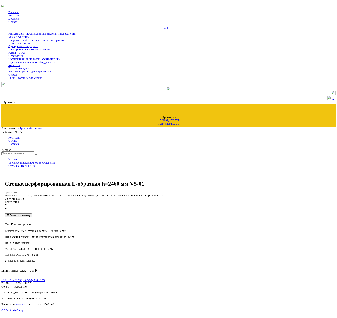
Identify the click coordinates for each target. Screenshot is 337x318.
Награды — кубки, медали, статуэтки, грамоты (36, 40)
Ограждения (15, 55)
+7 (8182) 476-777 (168, 120)
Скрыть (168, 27)
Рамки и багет (16, 52)
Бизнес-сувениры (18, 36)
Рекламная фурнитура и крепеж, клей (31, 71)
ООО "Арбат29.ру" (13, 310)
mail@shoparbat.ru (168, 123)
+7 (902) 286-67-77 (34, 280)
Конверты (14, 65)
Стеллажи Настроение (21, 165)
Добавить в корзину (20, 215)
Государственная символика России (29, 49)
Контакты (14, 15)
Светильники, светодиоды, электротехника (34, 58)
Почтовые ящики (18, 68)
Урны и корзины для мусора (25, 77)
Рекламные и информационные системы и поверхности (42, 33)
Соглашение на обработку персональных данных (19, 314)
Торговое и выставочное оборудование (31, 62)
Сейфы (12, 74)
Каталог (13, 159)
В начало (13, 12)
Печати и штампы (19, 43)
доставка (21, 304)
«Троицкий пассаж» (30, 128)
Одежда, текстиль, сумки (23, 46)
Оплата (12, 21)
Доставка (13, 18)
